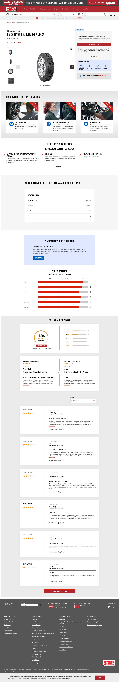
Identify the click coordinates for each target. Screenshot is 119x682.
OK (100, 677)
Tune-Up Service (36, 654)
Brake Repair (35, 622)
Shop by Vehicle (8, 619)
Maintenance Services (66, 641)
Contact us (7, 604)
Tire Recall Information (10, 633)
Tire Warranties (8, 630)
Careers (62, 626)
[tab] (10, 52)
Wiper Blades (35, 660)
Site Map (6, 669)
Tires (13, 22)
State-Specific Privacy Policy (83, 669)
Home (8, 22)
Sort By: (72, 397)
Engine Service (36, 625)
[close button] (117, 675)
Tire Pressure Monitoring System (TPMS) (43, 633)
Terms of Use (13, 669)
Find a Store (63, 632)
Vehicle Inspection (37, 657)
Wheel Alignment (36, 663)
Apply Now (57, 605)
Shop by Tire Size (9, 622)
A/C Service (35, 639)
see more (93, 56)
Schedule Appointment (66, 647)
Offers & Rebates (64, 644)
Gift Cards (62, 635)
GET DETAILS (80, 18)
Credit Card (63, 650)
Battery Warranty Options (94, 622)
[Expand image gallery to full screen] (43, 49)
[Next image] (72, 67)
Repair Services (64, 638)
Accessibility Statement (44, 669)
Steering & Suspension (38, 630)
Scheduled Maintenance (39, 651)
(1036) (19, 43)
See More (58, 167)
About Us (62, 619)
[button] (25, 9)
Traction (59, 211)
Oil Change (35, 642)
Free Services (102, 76)
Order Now (82, 605)
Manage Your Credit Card (60, 607)
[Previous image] (18, 67)
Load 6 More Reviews (59, 591)
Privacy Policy (21, 669)
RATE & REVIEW (41, 346)
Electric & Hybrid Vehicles (39, 645)
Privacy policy (66, 678)
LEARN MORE (38, 258)
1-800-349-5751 (112, 15)
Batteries (34, 619)
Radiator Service (36, 628)
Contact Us (63, 629)
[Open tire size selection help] (17, 38)
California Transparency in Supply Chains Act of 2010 (63, 669)
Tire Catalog (7, 625)
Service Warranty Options (94, 625)
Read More (26, 385)
